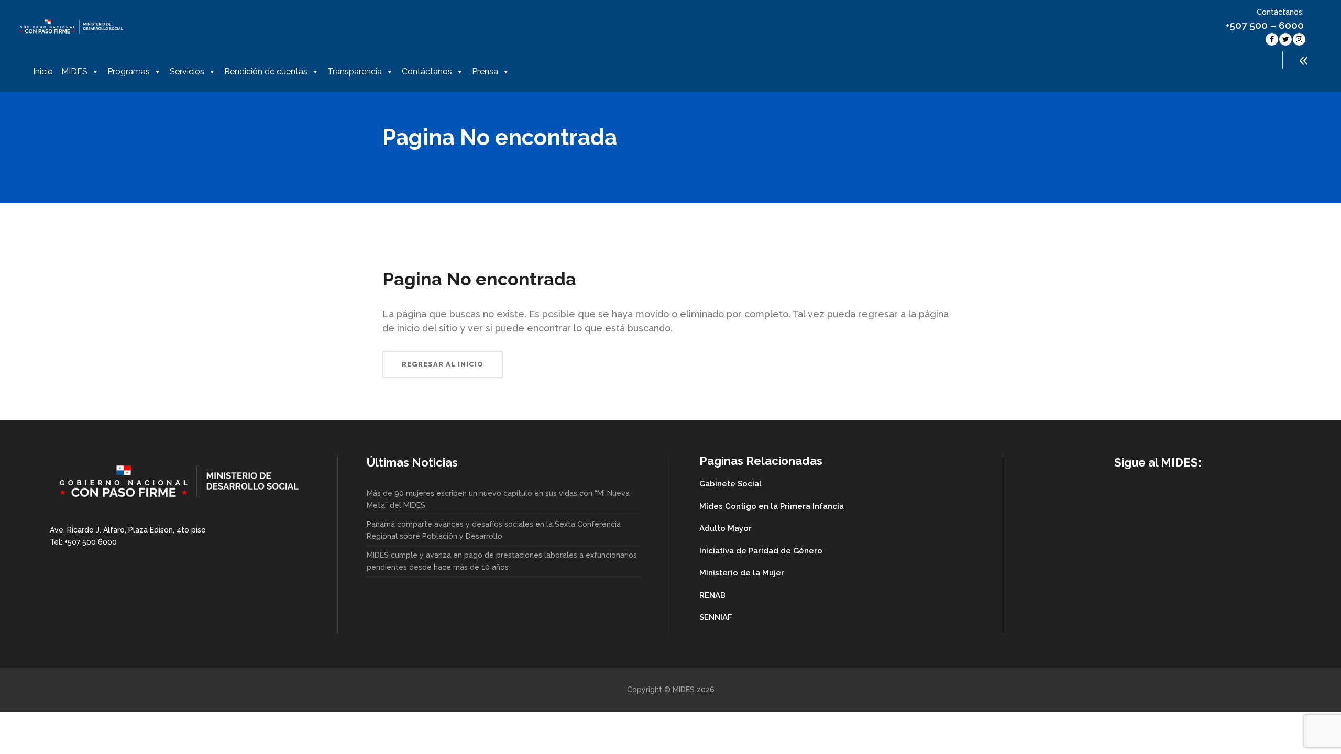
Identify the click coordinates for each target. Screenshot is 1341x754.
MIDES (74, 71)
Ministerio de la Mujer (741, 573)
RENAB (712, 595)
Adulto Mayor (725, 528)
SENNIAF (715, 617)
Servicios (187, 71)
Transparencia (354, 71)
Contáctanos (427, 71)
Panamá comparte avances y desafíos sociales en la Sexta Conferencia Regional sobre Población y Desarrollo (494, 530)
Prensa (485, 71)
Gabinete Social (730, 484)
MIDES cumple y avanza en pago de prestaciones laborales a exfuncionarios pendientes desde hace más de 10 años (502, 561)
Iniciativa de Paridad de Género (760, 551)
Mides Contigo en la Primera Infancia (771, 506)
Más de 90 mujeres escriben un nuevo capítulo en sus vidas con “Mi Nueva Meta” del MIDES (498, 499)
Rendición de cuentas (265, 71)
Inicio (43, 71)
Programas (128, 71)
